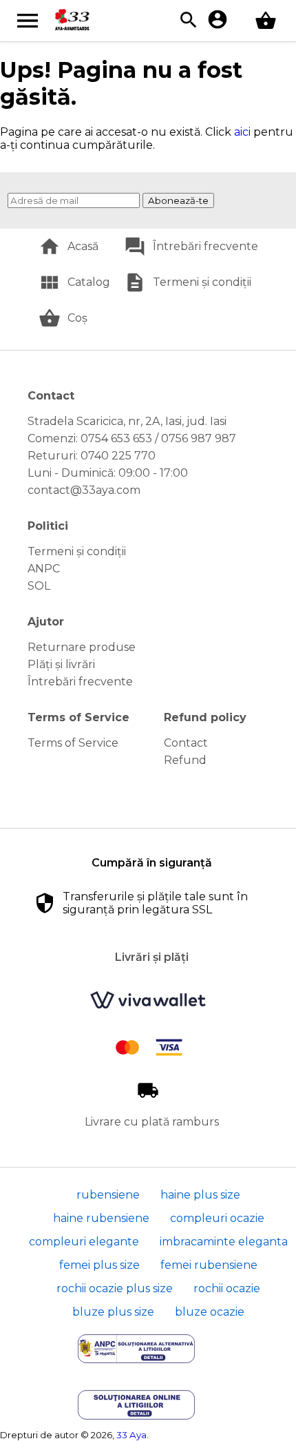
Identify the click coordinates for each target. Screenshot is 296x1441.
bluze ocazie (209, 1311)
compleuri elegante (84, 1241)
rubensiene (108, 1194)
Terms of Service (73, 742)
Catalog (88, 282)
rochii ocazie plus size (114, 1288)
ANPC (44, 568)
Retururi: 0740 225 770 (92, 455)
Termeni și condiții (202, 282)
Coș (77, 317)
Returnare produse (82, 647)
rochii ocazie (226, 1288)
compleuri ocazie (217, 1218)
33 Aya (131, 1434)
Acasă (82, 246)
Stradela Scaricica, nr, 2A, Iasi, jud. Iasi (127, 421)
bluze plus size (113, 1311)
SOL (39, 585)
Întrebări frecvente (205, 246)
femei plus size (99, 1265)
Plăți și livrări (61, 664)
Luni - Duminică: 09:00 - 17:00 (108, 472)
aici (242, 131)
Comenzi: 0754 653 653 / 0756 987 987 (132, 438)
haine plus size (200, 1194)
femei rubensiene (208, 1265)
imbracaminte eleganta (224, 1241)
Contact (186, 742)
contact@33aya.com (84, 490)
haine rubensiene (101, 1218)
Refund (185, 760)
